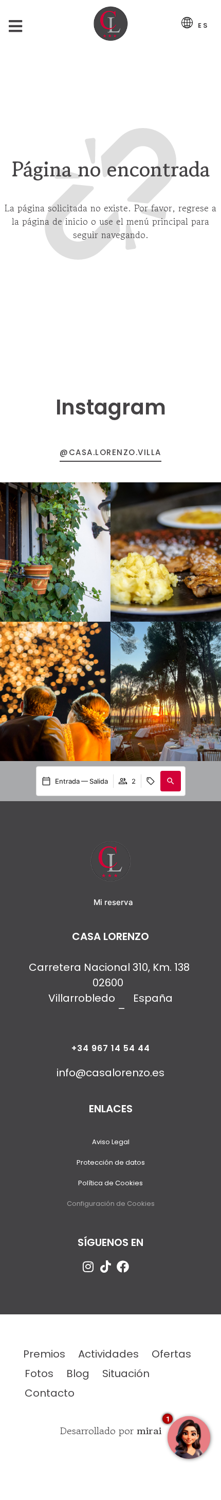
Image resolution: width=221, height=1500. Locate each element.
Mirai (149, 1430)
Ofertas (171, 1354)
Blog (77, 1373)
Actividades (108, 1354)
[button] (170, 781)
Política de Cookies (110, 1183)
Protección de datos (111, 1162)
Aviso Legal (111, 1142)
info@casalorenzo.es (110, 1072)
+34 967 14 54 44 (110, 1048)
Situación (126, 1373)
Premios (44, 1354)
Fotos (39, 1373)
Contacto (50, 1393)
